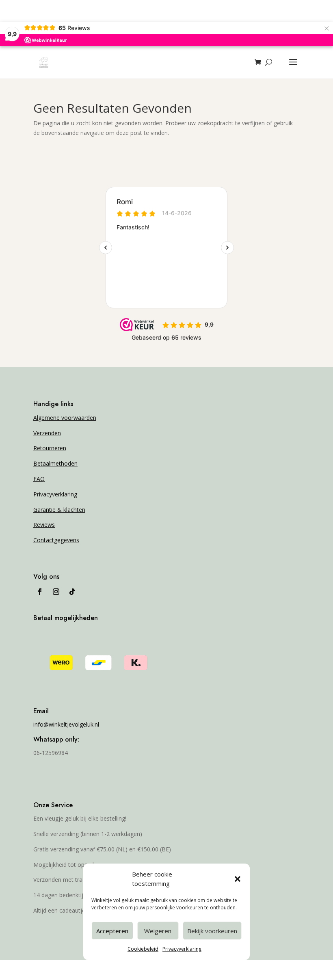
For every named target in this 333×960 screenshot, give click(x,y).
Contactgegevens (56, 540)
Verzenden (47, 433)
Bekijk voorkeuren (212, 931)
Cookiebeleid (143, 948)
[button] (238, 879)
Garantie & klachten (59, 509)
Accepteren (112, 931)
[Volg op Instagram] (56, 591)
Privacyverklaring (181, 948)
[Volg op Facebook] (39, 591)
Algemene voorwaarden (64, 417)
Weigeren (157, 931)
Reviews (44, 524)
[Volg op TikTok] (72, 591)
